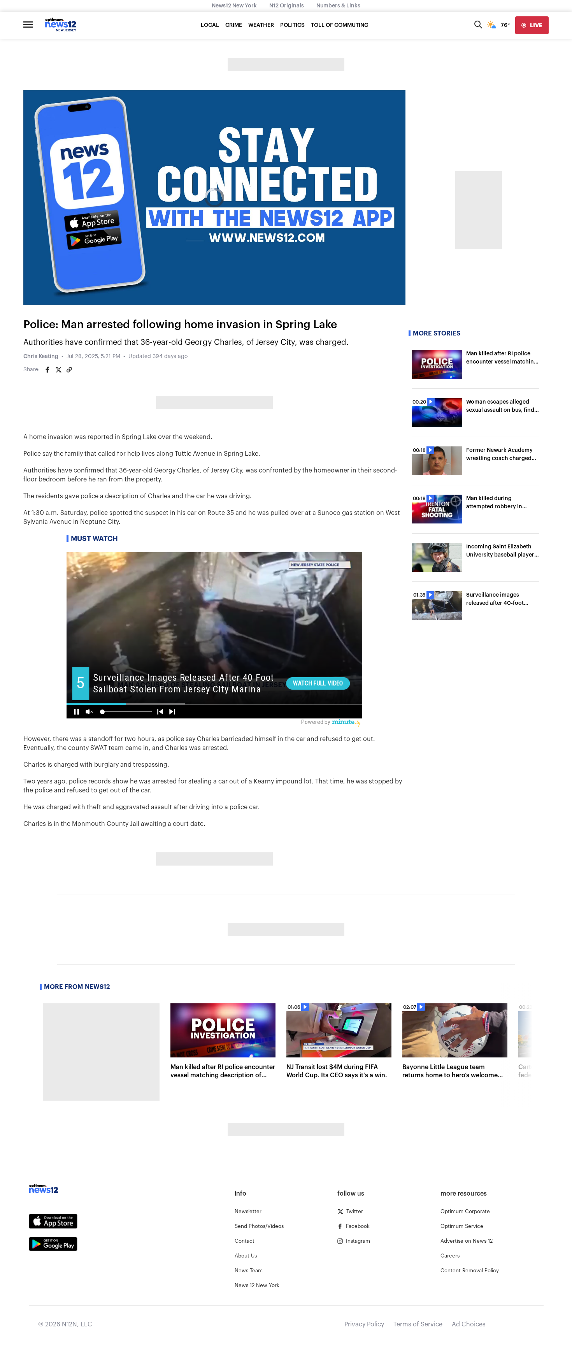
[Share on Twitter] (58, 370)
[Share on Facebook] (47, 370)
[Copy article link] (69, 370)
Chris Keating (40, 356)
